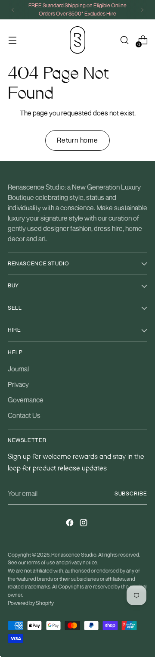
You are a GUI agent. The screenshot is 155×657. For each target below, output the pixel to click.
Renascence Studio (73, 554)
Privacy (18, 384)
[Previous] (12, 9)
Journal (18, 368)
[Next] (142, 9)
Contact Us (24, 415)
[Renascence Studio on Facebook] (70, 523)
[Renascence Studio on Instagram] (84, 523)
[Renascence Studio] (77, 40)
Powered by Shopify (31, 603)
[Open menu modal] (12, 40)
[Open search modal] (124, 40)
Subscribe (131, 493)
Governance (25, 399)
